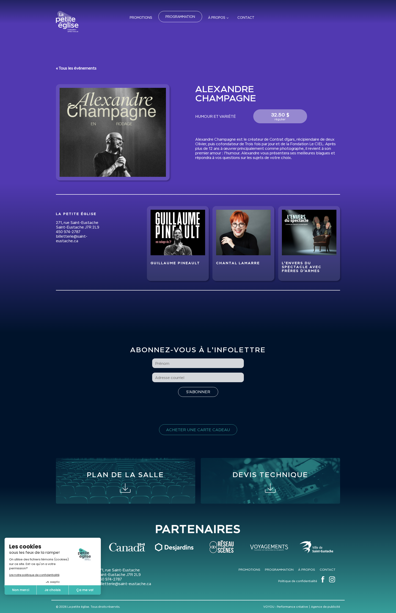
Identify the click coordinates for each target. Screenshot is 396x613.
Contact (245, 17)
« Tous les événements (76, 68)
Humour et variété (215, 116)
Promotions (141, 17)
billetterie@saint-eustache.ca (71, 238)
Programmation (180, 17)
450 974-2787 (68, 231)
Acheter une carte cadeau (198, 429)
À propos (216, 17)
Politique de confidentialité (297, 581)
